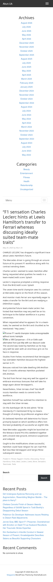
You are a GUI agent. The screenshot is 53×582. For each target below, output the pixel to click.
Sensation (42, 461)
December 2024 (26, 90)
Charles (26, 459)
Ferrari (42, 459)
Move (35, 461)
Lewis (29, 461)
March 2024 (26, 126)
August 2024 (26, 106)
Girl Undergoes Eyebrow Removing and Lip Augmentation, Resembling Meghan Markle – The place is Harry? (25, 497)
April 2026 (26, 38)
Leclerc (24, 461)
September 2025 (26, 54)
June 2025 (26, 66)
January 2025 (26, 86)
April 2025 (26, 74)
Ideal (18, 461)
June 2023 (26, 150)
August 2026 (26, 22)
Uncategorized (26, 189)
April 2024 (26, 122)
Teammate (7, 464)
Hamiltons (7, 461)
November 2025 (26, 46)
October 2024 (26, 98)
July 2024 (26, 110)
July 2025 (26, 62)
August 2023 (26, 142)
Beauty (26, 169)
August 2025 (26, 58)
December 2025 (26, 42)
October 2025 (26, 50)
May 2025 (26, 70)
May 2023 (26, 154)
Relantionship (26, 185)
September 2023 (26, 138)
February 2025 (26, 82)
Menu (9, 200)
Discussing (34, 459)
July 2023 (26, 146)
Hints (13, 461)
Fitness (26, 177)
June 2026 (26, 30)
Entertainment (26, 173)
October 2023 (26, 134)
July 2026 (26, 26)
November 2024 (26, 94)
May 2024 (26, 118)
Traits (14, 464)
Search (6, 472)
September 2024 (26, 102)
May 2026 (26, 34)
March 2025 (26, 78)
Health (26, 181)
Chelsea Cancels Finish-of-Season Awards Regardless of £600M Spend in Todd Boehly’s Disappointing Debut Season (23, 507)
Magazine (11, 575)
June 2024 (26, 114)
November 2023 (26, 130)
